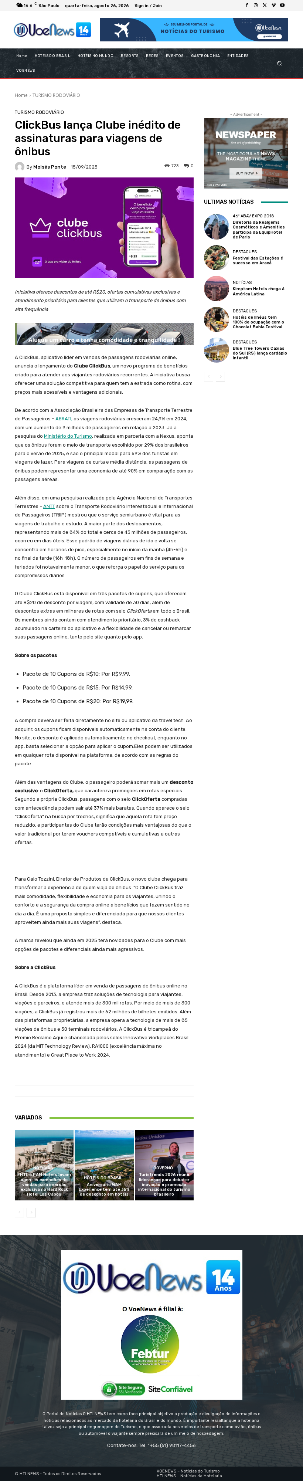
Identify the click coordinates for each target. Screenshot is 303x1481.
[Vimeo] (273, 5)
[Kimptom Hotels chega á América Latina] (216, 288)
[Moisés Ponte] (21, 167)
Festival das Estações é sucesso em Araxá (258, 260)
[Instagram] (255, 5)
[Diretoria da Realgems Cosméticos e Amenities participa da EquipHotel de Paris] (216, 226)
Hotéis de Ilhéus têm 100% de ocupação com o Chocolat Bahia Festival (258, 322)
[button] (279, 63)
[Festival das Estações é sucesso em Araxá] (216, 257)
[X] (264, 5)
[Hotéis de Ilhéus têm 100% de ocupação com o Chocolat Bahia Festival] (216, 319)
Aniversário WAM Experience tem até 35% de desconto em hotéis (104, 1189)
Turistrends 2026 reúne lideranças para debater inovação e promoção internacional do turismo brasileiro (164, 1184)
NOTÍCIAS (43, 1168)
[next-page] (31, 1212)
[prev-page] (19, 1212)
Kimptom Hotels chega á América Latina (259, 291)
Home (21, 95)
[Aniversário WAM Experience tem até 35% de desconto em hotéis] (104, 1165)
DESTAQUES (245, 252)
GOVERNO (163, 1168)
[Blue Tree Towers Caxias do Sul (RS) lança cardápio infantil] (216, 350)
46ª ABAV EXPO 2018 (253, 216)
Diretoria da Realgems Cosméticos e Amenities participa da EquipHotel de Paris (259, 230)
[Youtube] (282, 5)
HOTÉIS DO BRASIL (103, 1178)
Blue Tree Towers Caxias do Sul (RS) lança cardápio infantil (260, 353)
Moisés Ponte (49, 167)
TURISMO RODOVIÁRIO (56, 95)
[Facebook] (246, 5)
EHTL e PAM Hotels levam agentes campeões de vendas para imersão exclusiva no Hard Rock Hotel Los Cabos (44, 1184)
